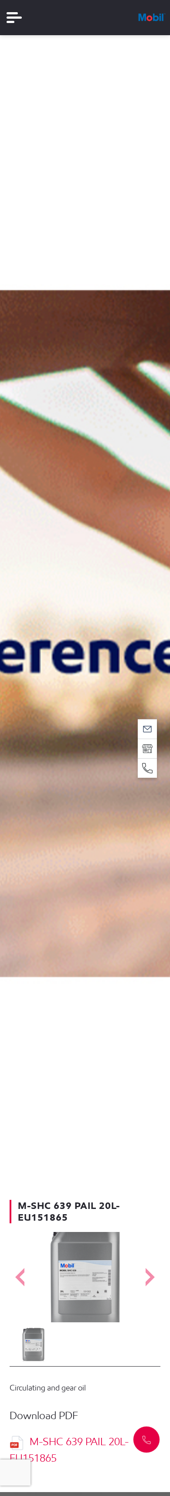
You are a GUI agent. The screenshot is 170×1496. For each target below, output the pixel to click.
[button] (146, 1440)
